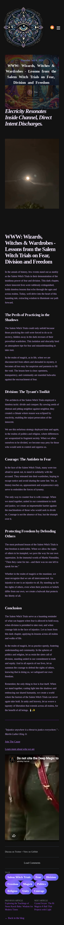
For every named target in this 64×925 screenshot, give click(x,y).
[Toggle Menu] (58, 27)
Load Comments (32, 863)
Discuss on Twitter (13, 852)
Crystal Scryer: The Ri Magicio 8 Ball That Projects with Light (44, 906)
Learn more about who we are (19, 749)
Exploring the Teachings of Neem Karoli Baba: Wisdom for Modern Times (19, 906)
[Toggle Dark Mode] (52, 27)
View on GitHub (30, 852)
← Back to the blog (14, 918)
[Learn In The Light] (24, 27)
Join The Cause (12, 741)
